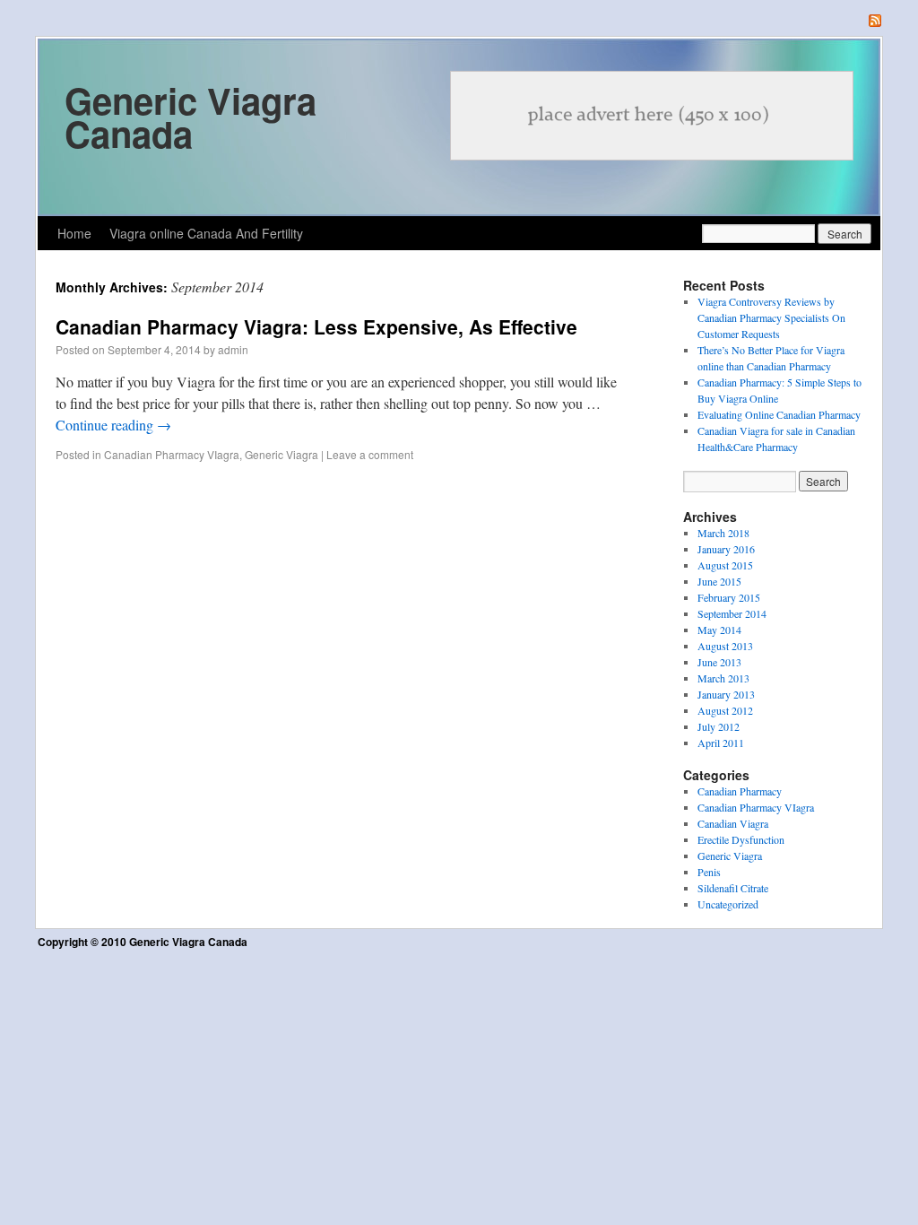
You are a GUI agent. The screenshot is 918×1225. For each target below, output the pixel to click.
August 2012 (725, 710)
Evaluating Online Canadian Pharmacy (779, 414)
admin (233, 349)
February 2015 (728, 597)
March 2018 (723, 533)
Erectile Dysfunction (740, 839)
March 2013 (723, 678)
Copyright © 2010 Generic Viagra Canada (142, 942)
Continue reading (113, 424)
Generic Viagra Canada (190, 116)
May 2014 (719, 629)
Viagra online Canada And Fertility (206, 233)
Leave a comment (369, 454)
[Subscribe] (875, 22)
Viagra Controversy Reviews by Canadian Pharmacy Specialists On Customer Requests (771, 317)
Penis (709, 871)
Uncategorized (727, 904)
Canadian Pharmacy (739, 791)
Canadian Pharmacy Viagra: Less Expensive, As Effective (316, 326)
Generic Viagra (281, 454)
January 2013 (726, 694)
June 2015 (719, 581)
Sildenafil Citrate (732, 888)
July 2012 (718, 726)
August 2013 (725, 646)
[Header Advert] (651, 116)
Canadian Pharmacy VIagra (171, 454)
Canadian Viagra (732, 823)
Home (74, 233)
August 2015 (725, 565)
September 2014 (731, 613)
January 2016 (726, 549)
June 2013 (719, 662)
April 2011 (720, 742)
